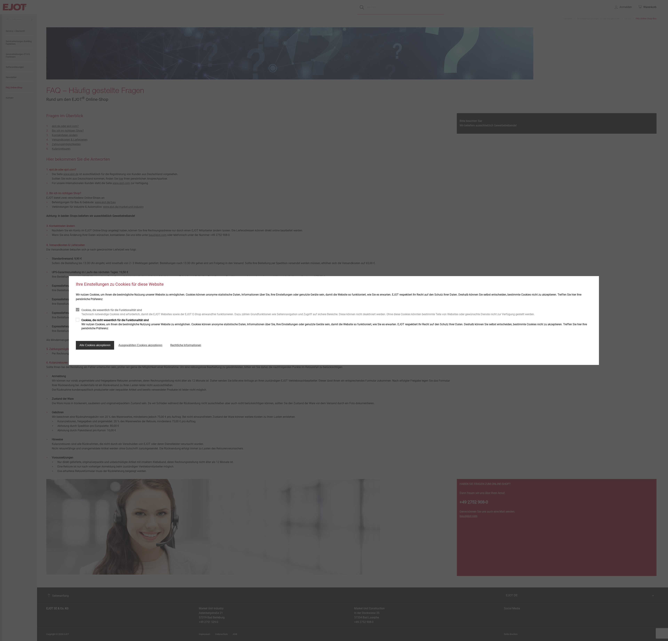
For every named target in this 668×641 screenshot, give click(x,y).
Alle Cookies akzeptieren (94, 345)
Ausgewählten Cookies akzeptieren (140, 345)
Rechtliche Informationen (185, 345)
